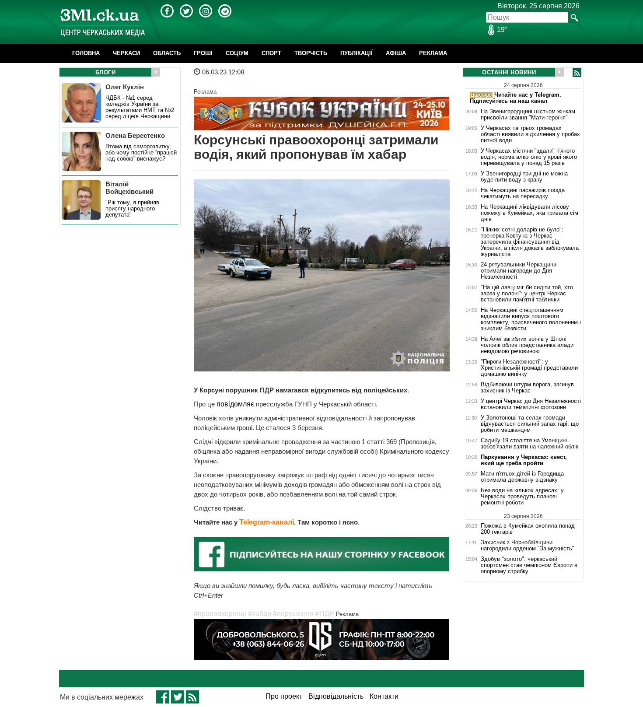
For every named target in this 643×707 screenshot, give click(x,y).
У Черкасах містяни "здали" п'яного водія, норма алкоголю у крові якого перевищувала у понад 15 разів (529, 157)
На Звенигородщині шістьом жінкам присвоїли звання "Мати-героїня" (528, 114)
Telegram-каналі (266, 522)
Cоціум (237, 53)
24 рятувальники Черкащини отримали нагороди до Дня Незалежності (518, 271)
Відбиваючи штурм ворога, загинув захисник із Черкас (527, 388)
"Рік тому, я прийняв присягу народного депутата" (132, 209)
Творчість (310, 53)
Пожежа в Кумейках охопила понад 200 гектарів (528, 528)
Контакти (384, 696)
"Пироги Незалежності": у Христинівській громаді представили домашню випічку (529, 368)
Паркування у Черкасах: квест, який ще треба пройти (524, 460)
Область (167, 53)
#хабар (259, 613)
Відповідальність (335, 696)
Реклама (433, 53)
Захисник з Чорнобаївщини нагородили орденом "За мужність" (527, 545)
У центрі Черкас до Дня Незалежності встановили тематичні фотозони (531, 404)
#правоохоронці (220, 613)
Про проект (284, 696)
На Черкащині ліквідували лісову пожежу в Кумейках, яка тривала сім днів (529, 213)
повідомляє (235, 404)
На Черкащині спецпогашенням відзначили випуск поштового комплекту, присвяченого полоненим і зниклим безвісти (531, 319)
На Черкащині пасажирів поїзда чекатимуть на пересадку (523, 193)
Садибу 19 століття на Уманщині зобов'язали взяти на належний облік (529, 444)
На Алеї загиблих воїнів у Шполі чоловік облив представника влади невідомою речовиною (527, 345)
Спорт (271, 53)
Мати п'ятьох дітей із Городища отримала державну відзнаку (522, 477)
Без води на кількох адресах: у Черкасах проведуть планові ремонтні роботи (522, 496)
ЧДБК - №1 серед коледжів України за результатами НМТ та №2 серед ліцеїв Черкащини (139, 107)
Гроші (203, 53)
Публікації (356, 53)
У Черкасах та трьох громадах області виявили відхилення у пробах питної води (530, 134)
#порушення (293, 613)
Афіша (396, 53)
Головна (86, 53)
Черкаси (126, 53)
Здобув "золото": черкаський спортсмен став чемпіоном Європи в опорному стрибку (529, 565)
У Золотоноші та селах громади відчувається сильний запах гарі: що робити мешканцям (530, 424)
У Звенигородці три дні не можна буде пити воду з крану (524, 177)
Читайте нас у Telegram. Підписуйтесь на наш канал (515, 97)
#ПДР (324, 613)
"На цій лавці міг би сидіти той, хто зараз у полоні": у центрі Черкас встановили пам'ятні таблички (527, 293)
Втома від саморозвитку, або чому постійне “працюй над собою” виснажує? (141, 153)
